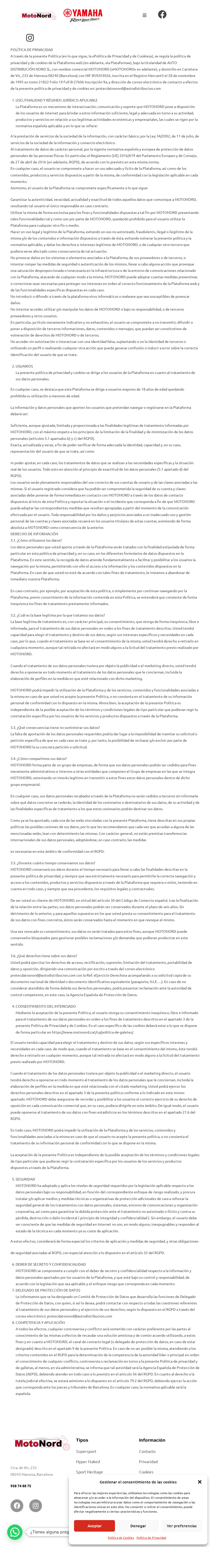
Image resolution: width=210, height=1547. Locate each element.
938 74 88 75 (20, 1485)
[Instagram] (35, 1505)
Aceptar (95, 1525)
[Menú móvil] (145, 15)
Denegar (138, 1525)
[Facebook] (16, 1505)
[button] (199, 1481)
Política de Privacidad (151, 1537)
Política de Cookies (121, 1537)
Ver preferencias (182, 1525)
